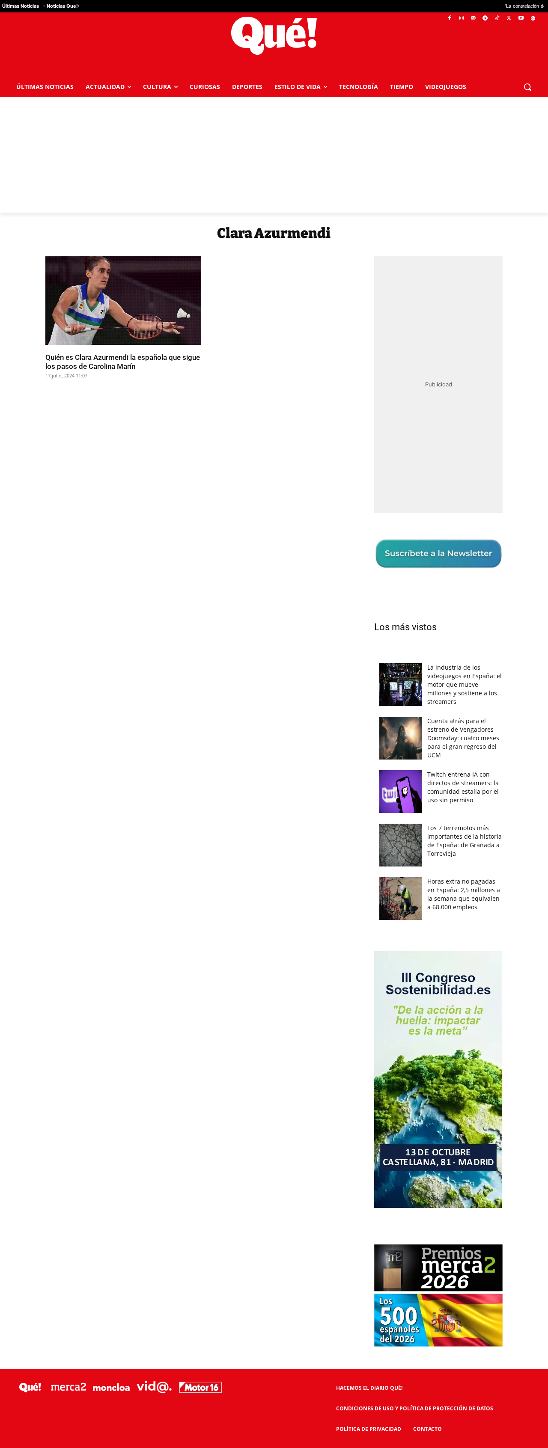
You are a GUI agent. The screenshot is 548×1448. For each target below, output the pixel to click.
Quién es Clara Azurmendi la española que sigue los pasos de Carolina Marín (122, 361)
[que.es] (274, 36)
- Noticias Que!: (61, 6)
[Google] (533, 19)
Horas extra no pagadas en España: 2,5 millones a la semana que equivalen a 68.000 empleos (463, 894)
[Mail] (473, 19)
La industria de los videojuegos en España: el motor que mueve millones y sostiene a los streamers (464, 684)
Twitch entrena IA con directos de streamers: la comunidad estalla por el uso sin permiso (463, 787)
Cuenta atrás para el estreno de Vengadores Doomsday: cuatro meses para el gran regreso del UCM (463, 738)
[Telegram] (485, 19)
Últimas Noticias (20, 6)
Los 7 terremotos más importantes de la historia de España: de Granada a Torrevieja (464, 841)
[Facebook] (450, 19)
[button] (527, 87)
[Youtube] (521, 19)
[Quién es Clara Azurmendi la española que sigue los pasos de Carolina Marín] (123, 300)
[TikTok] (497, 19)
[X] (509, 19)
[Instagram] (461, 19)
